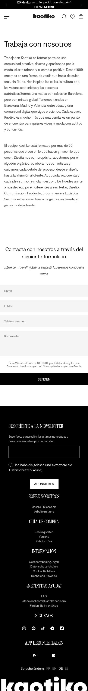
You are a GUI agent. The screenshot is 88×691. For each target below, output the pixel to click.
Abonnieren (44, 484)
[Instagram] (24, 628)
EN (54, 668)
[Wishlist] (72, 16)
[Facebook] (61, 628)
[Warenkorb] (81, 16)
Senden (44, 379)
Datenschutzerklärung (25, 470)
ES (67, 668)
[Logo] (44, 16)
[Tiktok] (43, 628)
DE (61, 668)
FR (48, 668)
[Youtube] (52, 628)
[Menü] (7, 16)
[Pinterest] (33, 628)
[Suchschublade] (64, 16)
